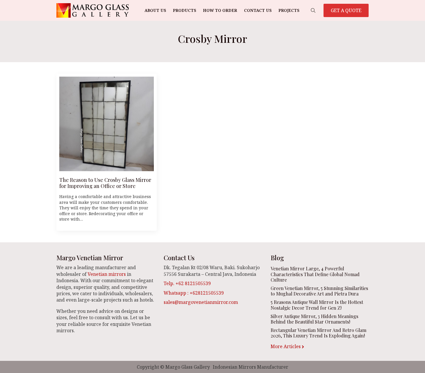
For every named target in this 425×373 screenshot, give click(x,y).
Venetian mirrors (107, 274)
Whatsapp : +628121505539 (194, 293)
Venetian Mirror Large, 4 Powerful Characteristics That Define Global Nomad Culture (315, 274)
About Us (155, 10)
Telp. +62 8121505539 (187, 283)
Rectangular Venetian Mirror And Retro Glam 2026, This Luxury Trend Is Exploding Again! (318, 332)
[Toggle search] (313, 10)
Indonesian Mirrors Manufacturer (250, 367)
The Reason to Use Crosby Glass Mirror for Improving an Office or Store (105, 183)
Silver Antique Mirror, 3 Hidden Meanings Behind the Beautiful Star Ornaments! (314, 318)
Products (184, 10)
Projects (288, 10)
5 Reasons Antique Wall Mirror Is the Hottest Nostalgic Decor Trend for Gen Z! (317, 304)
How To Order (220, 10)
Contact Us (257, 10)
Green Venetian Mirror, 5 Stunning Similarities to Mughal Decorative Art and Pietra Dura (319, 290)
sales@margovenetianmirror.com (201, 302)
